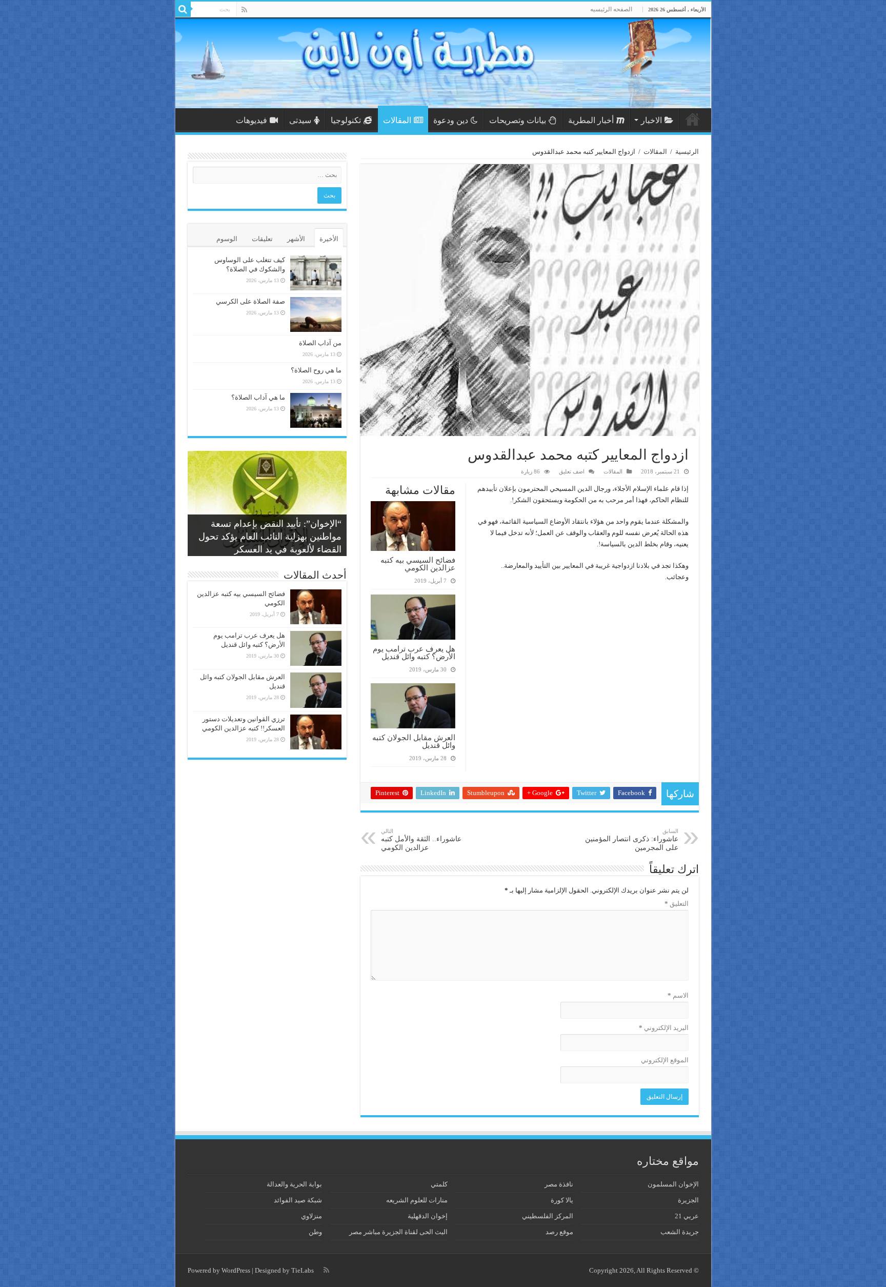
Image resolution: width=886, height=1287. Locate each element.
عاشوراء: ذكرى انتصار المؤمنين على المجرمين (631, 840)
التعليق (676, 903)
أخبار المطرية (591, 120)
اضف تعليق (572, 471)
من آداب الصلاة (320, 343)
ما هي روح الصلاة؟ (316, 370)
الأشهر (296, 239)
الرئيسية (692, 119)
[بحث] (183, 9)
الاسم (678, 995)
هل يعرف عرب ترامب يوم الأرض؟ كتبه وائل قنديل (414, 652)
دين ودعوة (450, 120)
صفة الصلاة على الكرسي (250, 301)
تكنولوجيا (346, 120)
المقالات (397, 120)
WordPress (236, 1270)
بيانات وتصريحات (517, 120)
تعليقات (262, 239)
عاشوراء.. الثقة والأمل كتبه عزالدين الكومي (421, 840)
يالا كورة (562, 1200)
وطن (315, 1232)
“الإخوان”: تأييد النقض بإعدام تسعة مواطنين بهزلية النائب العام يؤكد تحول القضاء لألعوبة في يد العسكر (269, 537)
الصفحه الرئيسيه (611, 9)
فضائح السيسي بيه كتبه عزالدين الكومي (417, 564)
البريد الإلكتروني (664, 1028)
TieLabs (302, 1270)
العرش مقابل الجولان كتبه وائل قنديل (413, 741)
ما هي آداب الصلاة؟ (258, 397)
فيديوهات (251, 120)
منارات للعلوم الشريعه (417, 1200)
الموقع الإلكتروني (665, 1060)
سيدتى (300, 120)
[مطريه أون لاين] (443, 62)
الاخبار (651, 120)
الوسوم (226, 239)
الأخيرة (328, 239)
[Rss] (244, 10)
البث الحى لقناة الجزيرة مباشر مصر (398, 1232)
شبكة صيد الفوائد (298, 1200)
